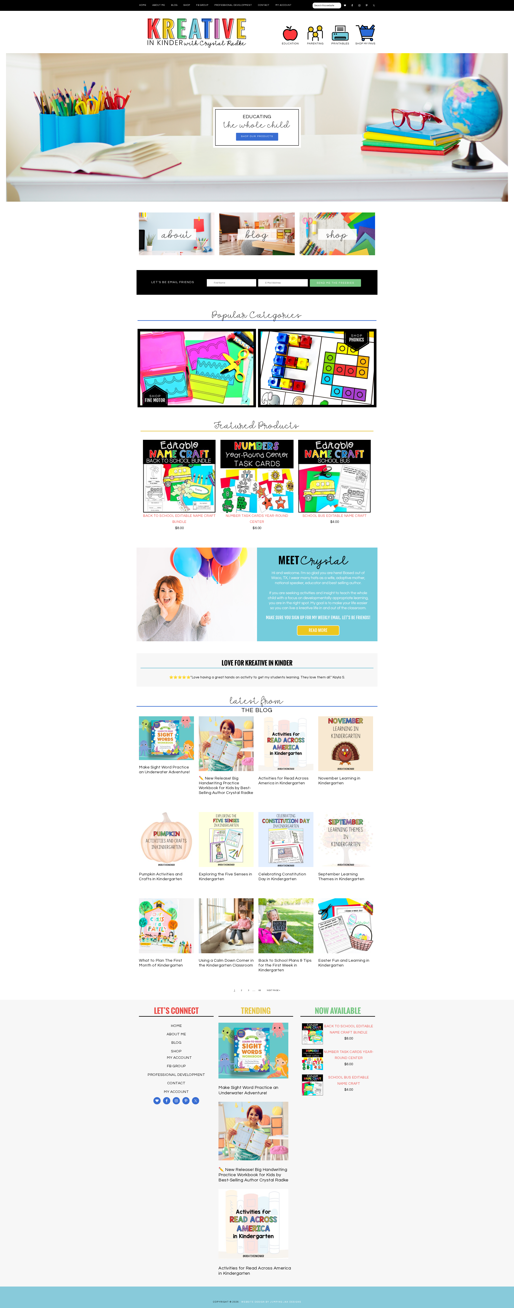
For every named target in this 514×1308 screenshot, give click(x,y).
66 (260, 990)
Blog (176, 1043)
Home (176, 1026)
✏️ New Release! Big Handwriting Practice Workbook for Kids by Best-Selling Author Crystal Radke (253, 1175)
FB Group (176, 1066)
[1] (257, 198)
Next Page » (273, 990)
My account (179, 1058)
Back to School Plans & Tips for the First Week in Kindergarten (285, 965)
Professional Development (176, 1075)
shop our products (257, 136)
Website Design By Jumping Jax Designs (271, 1302)
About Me (176, 1034)
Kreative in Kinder (197, 33)
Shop (176, 1051)
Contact (176, 1083)
